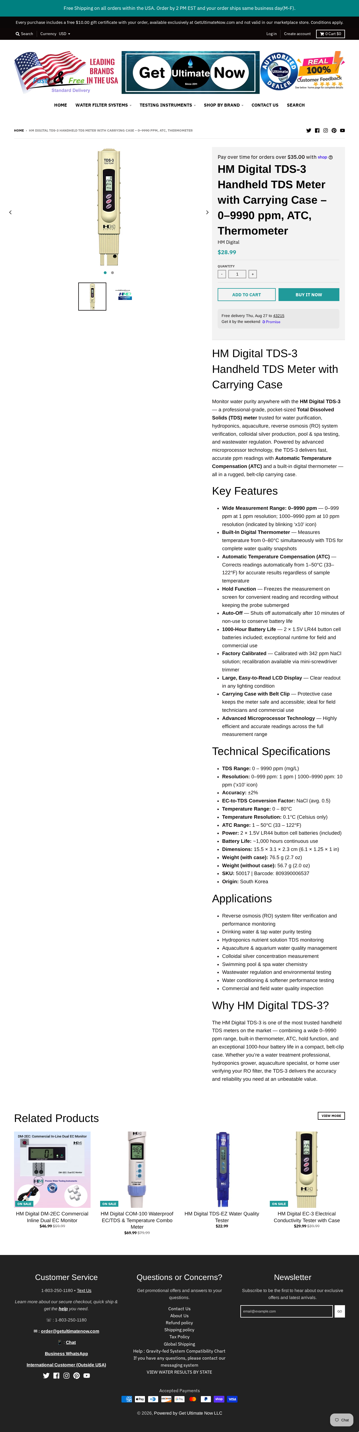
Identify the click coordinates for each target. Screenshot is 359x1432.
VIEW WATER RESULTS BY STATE (179, 1372)
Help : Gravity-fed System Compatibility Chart (179, 1351)
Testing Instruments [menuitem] (166, 105)
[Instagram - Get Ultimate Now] (325, 129)
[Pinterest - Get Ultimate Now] (334, 129)
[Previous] (10, 212)
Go (339, 1311)
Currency (48, 33)
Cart (333, 33)
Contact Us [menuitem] (265, 105)
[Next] (207, 212)
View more (331, 1115)
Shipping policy (179, 1329)
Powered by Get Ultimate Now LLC (188, 1413)
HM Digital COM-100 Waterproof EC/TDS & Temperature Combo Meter (137, 1220)
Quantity (226, 266)
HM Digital (229, 242)
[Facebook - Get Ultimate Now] (317, 129)
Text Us (84, 1290)
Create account (297, 33)
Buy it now (309, 294)
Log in (271, 33)
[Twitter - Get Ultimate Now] (308, 129)
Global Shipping (179, 1344)
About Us (179, 1315)
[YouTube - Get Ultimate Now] (342, 129)
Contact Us (179, 1308)
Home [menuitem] (60, 105)
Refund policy (179, 1322)
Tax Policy (179, 1336)
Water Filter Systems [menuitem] (101, 105)
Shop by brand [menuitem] (222, 105)
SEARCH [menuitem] (296, 105)
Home (19, 130)
